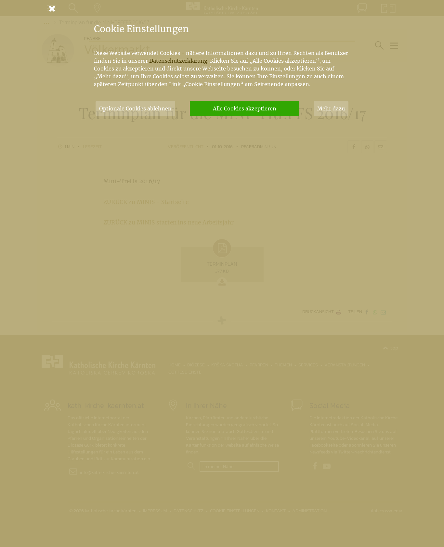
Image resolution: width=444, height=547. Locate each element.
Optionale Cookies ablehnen (135, 108)
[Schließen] (222, 8)
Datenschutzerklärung (178, 60)
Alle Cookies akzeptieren (244, 108)
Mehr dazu (331, 108)
